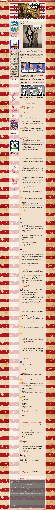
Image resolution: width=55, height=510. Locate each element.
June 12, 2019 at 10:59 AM (25, 245)
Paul (22, 382)
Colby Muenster (24, 315)
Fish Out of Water (24, 137)
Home (33, 476)
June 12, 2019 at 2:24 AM (25, 108)
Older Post (43, 476)
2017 (12, 118)
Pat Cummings (24, 373)
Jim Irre (23, 106)
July (12, 96)
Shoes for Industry (14, 111)
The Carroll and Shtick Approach (14, 100)
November (13, 92)
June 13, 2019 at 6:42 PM (25, 451)
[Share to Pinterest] (34, 103)
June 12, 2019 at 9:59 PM (25, 411)
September (13, 94)
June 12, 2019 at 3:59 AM (25, 112)
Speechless (13, 106)
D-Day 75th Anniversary (14, 109)
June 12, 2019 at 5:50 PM (25, 389)
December (13, 91)
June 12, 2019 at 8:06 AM (25, 210)
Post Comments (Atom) (26, 478)
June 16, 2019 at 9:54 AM (25, 472)
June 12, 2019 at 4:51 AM (25, 141)
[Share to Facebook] (33, 103)
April (12, 113)
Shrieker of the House (14, 108)
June (12, 97)
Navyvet (23, 206)
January (13, 116)
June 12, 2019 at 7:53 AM (25, 204)
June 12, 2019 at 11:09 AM (25, 286)
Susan (23, 378)
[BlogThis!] (32, 103)
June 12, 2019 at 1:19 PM (25, 342)
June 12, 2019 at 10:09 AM (25, 231)
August (13, 95)
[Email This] (31, 103)
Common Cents (12, 135)
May (12, 112)
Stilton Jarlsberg (24, 288)
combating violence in (26, 83)
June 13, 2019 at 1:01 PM (25, 442)
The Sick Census (14, 98)
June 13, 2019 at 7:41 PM (25, 456)
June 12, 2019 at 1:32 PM (25, 358)
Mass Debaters (13, 99)
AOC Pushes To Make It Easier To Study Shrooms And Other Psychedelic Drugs (31, 422)
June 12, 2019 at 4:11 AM (25, 125)
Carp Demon (13, 107)
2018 (12, 117)
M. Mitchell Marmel (24, 221)
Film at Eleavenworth (14, 110)
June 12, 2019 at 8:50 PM (25, 407)
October (13, 93)
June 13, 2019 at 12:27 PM (25, 437)
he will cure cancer (39, 75)
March (13, 114)
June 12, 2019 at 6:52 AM (25, 187)
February (13, 115)
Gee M (23, 396)
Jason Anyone (24, 127)
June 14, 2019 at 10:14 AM (25, 462)
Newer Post (22, 476)
